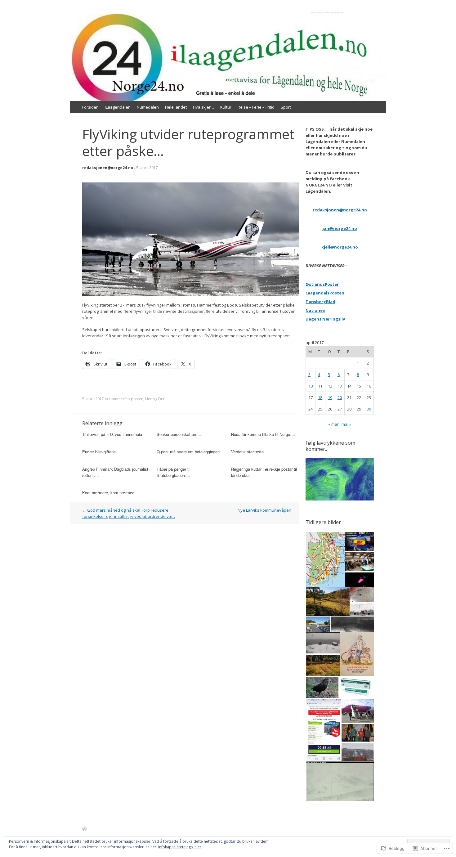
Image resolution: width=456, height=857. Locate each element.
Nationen (315, 310)
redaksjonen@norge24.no (107, 167)
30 (369, 409)
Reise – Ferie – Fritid (256, 107)
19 (330, 397)
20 (340, 397)
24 (310, 409)
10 (310, 386)
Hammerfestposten (126, 399)
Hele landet (176, 107)
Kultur (225, 107)
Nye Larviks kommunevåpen (267, 510)
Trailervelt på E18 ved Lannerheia (112, 434)
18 (320, 397)
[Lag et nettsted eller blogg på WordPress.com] (84, 829)
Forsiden (90, 107)
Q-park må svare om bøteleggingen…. (191, 452)
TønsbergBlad (320, 301)
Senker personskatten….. (180, 434)
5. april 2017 (147, 167)
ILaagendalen (118, 107)
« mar (333, 424)
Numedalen (148, 107)
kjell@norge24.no (339, 247)
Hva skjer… (203, 107)
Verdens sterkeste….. (250, 452)
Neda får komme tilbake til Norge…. (263, 434)
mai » (346, 424)
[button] (325, 560)
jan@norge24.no (340, 228)
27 (340, 409)
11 (320, 386)
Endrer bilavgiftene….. (102, 452)
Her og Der (155, 399)
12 (330, 386)
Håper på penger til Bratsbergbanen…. (173, 472)
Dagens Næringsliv (325, 319)
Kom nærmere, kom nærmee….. (111, 493)
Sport (286, 107)
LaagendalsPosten (325, 293)
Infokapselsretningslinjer (179, 847)
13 (340, 386)
